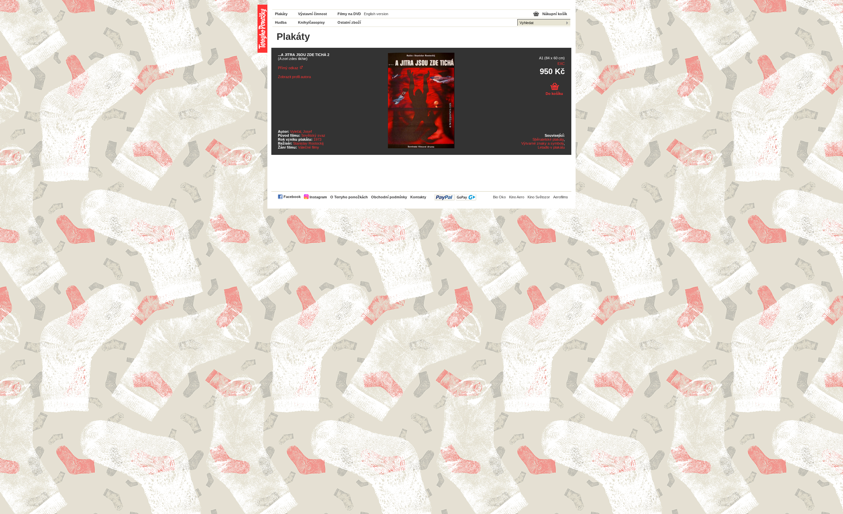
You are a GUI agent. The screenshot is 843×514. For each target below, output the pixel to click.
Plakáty (281, 14)
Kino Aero (516, 197)
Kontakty (418, 197)
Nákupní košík (554, 14)
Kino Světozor (539, 197)
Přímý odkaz (288, 68)
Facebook (292, 197)
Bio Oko (499, 197)
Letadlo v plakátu (551, 147)
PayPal (455, 197)
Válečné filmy (308, 147)
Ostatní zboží (349, 22)
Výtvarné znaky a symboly (542, 143)
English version (376, 14)
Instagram (318, 197)
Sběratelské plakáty (548, 139)
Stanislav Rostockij (308, 143)
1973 (317, 139)
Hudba (280, 22)
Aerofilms (560, 197)
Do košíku (554, 94)
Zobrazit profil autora (294, 77)
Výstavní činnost (312, 14)
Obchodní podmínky (389, 197)
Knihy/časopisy (311, 22)
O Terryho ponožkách (349, 197)
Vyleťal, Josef (301, 131)
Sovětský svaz (313, 135)
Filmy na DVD (349, 14)
